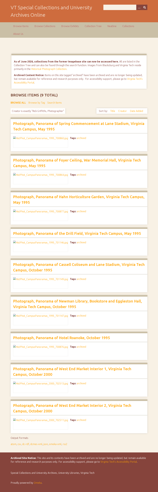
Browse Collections (44, 26)
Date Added (136, 111)
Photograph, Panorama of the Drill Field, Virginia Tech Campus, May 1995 (77, 233)
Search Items (54, 102)
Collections (128, 26)
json (46, 444)
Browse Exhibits (70, 26)
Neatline (111, 26)
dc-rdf (25, 444)
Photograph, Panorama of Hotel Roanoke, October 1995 (61, 338)
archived (81, 138)
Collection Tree (93, 26)
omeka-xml (55, 444)
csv (19, 444)
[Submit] (144, 7)
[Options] (139, 7)
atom (13, 444)
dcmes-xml (36, 444)
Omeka (38, 482)
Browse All (18, 102)
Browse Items (21, 26)
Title (113, 111)
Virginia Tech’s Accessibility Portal (118, 461)
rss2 (65, 444)
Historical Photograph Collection (49, 69)
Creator (122, 111)
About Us (18, 33)
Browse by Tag (36, 102)
